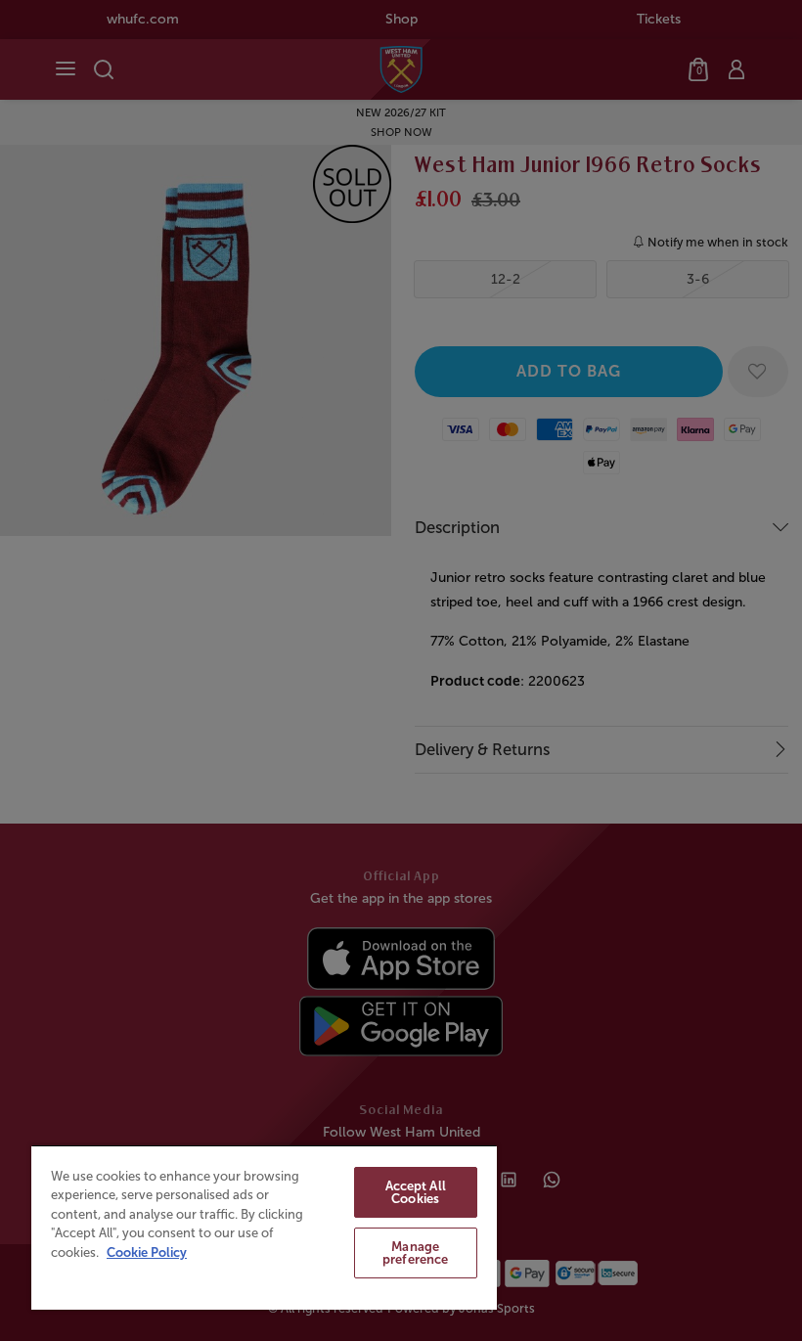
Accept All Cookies (415, 1192)
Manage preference (415, 1253)
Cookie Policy (147, 1252)
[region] (264, 1227)
